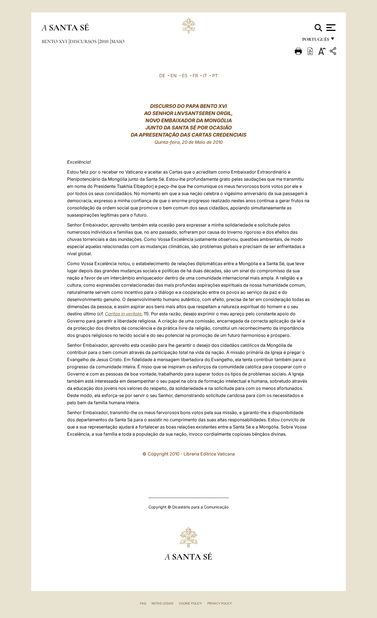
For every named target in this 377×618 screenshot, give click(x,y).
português (315, 40)
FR (195, 75)
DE (162, 75)
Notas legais (162, 603)
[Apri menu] (330, 27)
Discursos (84, 41)
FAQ (143, 603)
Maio (117, 41)
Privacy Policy (219, 603)
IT (205, 75)
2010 (104, 41)
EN (174, 75)
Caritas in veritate (123, 313)
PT (215, 75)
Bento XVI (55, 41)
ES (184, 75)
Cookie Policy (190, 603)
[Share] (334, 52)
